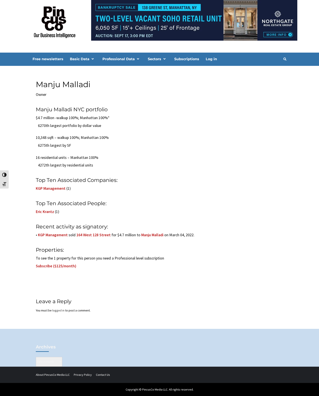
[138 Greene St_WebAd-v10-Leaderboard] (159, 20)
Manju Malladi (152, 234)
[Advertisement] (249, 105)
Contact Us (103, 375)
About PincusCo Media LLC (53, 375)
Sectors (154, 59)
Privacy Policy (83, 375)
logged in (58, 310)
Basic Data (79, 59)
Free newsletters (48, 59)
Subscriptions (186, 59)
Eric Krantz (45, 211)
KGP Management (51, 188)
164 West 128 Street (93, 234)
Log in (211, 59)
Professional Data (118, 59)
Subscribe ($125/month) (56, 265)
